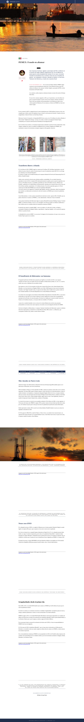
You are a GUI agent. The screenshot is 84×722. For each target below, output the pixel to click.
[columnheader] (23, 372)
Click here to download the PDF (24, 227)
